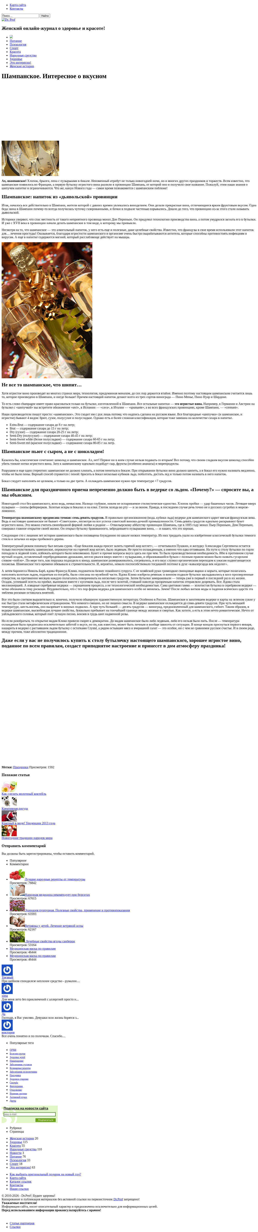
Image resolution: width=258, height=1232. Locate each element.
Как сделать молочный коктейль (24, 793)
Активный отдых (18, 1097)
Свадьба (14, 1082)
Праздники (20, 767)
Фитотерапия (16, 1086)
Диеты (13, 1100)
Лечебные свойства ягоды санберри (50, 941)
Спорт (14, 48)
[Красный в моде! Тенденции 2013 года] (9, 820)
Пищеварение (16, 1060)
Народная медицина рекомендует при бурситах (57, 894)
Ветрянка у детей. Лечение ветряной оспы (54, 925)
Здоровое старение (19, 1079)
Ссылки (15, 1227)
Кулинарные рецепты (20, 1068)
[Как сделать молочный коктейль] (9, 791)
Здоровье (16, 59)
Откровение (16, 1090)
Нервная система (18, 1093)
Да (3, 1014)
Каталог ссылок (20, 1181)
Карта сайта (18, 5)
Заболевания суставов (21, 1064)
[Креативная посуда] (9, 805)
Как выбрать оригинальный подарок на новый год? (45, 1174)
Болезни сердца (17, 1053)
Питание (16, 41)
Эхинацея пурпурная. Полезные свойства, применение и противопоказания (77, 910)
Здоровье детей (17, 1057)
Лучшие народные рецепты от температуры (55, 879)
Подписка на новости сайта (26, 1108)
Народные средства (23, 55)
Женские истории (22, 66)
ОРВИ (13, 1050)
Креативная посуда (15, 808)
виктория (8, 1032)
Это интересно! (20, 62)
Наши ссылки (19, 1188)
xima (5, 995)
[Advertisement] (122, 112)
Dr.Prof (118, 1199)
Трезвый (7, 977)
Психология (18, 44)
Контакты (16, 8)
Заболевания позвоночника (23, 1071)
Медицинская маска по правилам (33, 948)
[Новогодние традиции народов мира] (9, 835)
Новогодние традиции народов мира (27, 838)
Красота (15, 51)
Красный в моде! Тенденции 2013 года (28, 823)
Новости (16, 1153)
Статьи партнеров (22, 1223)
